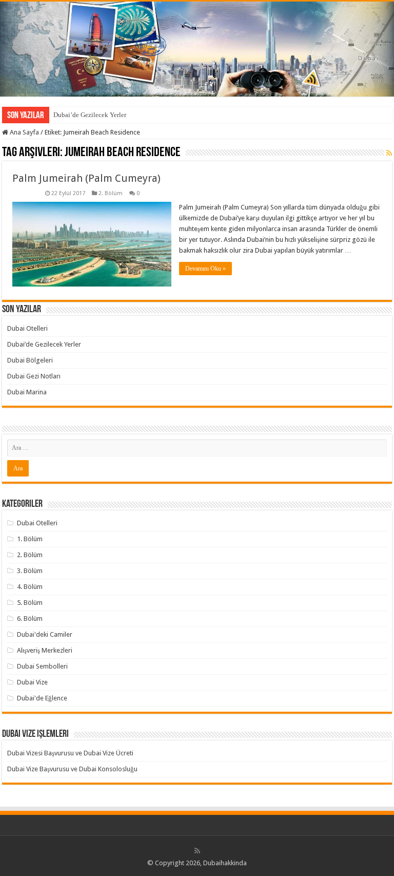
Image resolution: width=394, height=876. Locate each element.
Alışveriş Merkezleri (44, 650)
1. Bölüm (30, 539)
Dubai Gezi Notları (34, 376)
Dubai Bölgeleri (30, 360)
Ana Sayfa (23, 132)
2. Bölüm (110, 193)
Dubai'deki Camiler (44, 634)
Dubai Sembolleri (42, 666)
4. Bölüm (30, 587)
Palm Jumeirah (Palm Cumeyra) (86, 178)
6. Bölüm (30, 618)
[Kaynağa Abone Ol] (389, 153)
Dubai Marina (27, 392)
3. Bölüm (30, 571)
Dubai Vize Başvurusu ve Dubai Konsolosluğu (72, 769)
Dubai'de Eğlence (42, 698)
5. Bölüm (30, 602)
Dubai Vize (32, 682)
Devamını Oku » (205, 268)
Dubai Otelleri (27, 328)
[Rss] (197, 851)
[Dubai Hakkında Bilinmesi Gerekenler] (197, 49)
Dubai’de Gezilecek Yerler (89, 115)
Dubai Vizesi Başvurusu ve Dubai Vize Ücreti (70, 753)
